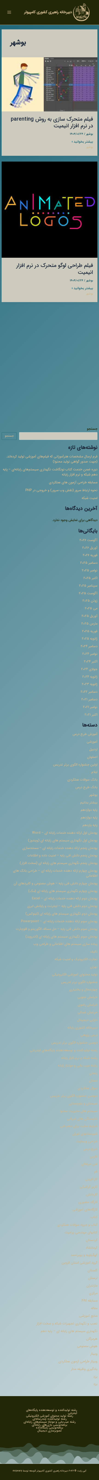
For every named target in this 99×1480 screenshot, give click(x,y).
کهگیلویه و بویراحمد (84, 1255)
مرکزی (93, 1293)
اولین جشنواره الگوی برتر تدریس (75, 764)
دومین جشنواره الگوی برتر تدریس (74, 1042)
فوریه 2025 (89, 631)
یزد (95, 1376)
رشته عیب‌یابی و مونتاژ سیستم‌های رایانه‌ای (49, 1422)
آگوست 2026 (88, 540)
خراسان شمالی (87, 1012)
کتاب (94, 1217)
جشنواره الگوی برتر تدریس (79, 982)
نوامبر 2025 (89, 570)
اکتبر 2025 (90, 578)
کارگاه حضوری (87, 1202)
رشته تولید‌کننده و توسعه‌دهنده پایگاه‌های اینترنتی (63, 1050)
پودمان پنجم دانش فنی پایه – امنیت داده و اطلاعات (62, 855)
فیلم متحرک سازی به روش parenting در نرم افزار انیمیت (52, 122)
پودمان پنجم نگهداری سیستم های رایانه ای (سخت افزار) (58, 863)
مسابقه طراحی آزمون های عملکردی (73, 482)
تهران (93, 967)
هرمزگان (91, 1339)
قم (95, 1171)
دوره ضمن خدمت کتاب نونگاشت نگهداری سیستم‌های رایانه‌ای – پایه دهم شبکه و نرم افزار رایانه (50, 472)
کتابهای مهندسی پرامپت (80, 1232)
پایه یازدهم (89, 825)
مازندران (91, 1285)
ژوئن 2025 (89, 601)
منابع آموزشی (88, 1316)
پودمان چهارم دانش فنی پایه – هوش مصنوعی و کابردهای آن (55, 883)
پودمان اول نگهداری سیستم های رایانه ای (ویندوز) (62, 840)
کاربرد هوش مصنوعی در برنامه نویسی (52, 404)
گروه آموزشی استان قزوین (79, 1263)
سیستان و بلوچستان (83, 1103)
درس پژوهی (88, 1035)
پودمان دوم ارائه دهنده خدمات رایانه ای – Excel (64, 898)
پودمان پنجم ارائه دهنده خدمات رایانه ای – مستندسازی (59, 848)
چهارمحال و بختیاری (83, 989)
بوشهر (93, 795)
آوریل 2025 (89, 616)
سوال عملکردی (87, 1088)
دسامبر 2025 (88, 563)
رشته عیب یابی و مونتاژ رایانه (77, 1065)
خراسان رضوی (87, 1005)
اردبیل (93, 749)
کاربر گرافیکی (88, 1187)
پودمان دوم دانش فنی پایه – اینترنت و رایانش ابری (62, 906)
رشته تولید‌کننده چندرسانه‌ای (49, 1419)
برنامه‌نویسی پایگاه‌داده (49, 1427)
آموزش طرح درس (85, 734)
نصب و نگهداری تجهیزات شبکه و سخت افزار (66, 1323)
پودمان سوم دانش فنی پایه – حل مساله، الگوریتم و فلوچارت (56, 929)
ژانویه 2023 (89, 684)
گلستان (92, 1270)
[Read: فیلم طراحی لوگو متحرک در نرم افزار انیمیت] (49, 209)
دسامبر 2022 (89, 692)
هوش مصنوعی (87, 1346)
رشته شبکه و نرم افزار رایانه (79, 1058)
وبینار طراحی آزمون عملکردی (77, 1361)
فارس (93, 1156)
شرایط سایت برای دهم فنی (78, 1126)
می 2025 (91, 608)
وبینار (93, 1354)
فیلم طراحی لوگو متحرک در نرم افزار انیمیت (54, 268)
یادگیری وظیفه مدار (84, 1369)
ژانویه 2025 (89, 638)
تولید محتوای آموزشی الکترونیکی (74, 974)
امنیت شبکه (89, 498)
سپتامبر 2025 (88, 585)
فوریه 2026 (90, 555)
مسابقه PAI (89, 1300)
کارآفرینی (91, 1179)
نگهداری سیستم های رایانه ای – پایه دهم (69, 1331)
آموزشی (92, 742)
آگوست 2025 (88, 593)
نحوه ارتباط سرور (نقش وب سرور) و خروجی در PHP (61, 490)
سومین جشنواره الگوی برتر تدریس (73, 1096)
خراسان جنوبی (87, 997)
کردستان (91, 1240)
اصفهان (92, 757)
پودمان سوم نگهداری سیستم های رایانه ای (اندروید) (61, 936)
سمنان (93, 1080)
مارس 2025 (89, 623)
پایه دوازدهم (89, 810)
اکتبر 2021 (90, 714)
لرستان (92, 1278)
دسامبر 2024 (89, 646)
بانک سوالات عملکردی (82, 779)
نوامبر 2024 (89, 654)
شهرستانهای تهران (84, 1134)
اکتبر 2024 (90, 661)
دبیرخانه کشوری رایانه (82, 1027)
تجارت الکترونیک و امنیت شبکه (76, 959)
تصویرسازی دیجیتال (49, 1430)
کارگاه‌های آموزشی (85, 1209)
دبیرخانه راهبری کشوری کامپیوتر (48, 12)
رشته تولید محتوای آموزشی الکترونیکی (49, 1416)
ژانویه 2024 (89, 677)
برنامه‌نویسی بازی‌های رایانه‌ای (49, 1425)
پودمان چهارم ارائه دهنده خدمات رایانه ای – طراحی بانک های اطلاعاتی (55, 873)
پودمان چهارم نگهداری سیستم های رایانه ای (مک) (62, 891)
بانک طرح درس (86, 787)
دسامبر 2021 (89, 699)
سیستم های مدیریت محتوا (78, 1111)
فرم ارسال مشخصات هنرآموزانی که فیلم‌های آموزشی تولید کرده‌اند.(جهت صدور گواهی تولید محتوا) (51, 459)
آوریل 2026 (89, 548)
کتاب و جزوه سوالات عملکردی (77, 1225)
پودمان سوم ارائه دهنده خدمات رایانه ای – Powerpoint (59, 921)
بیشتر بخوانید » (82, 142)
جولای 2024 (89, 669)
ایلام (94, 772)
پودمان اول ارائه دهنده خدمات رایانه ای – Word (64, 833)
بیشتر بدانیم (88, 802)
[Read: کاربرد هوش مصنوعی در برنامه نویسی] (49, 364)
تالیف (93, 951)
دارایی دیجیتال (87, 1020)
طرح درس (90, 1149)
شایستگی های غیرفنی (82, 1118)
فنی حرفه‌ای (89, 1164)
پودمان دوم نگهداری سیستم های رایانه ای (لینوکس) (61, 913)
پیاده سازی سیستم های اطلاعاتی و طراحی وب (65, 944)
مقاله (94, 1308)
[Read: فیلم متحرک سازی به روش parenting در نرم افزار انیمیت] (49, 84)
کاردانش (91, 1194)
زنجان (93, 1073)
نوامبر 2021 (90, 707)
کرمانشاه (91, 1247)
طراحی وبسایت (86, 1141)
